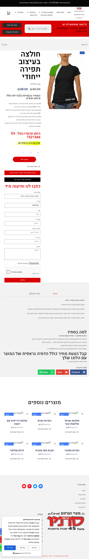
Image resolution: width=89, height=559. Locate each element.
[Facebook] (41, 486)
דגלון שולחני (17, 450)
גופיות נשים (44, 420)
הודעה (38, 246)
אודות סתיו (60, 12)
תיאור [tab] (54, 293)
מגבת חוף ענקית (44, 450)
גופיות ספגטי (72, 450)
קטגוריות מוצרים (47, 12)
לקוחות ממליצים (46, 15)
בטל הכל (22, 547)
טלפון (38, 219)
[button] (84, 52)
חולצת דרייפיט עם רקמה (17, 422)
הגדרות (34, 547)
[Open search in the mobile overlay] (38, 28)
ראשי (69, 12)
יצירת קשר (33, 15)
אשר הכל (10, 547)
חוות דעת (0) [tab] (34, 293)
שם (39, 210)
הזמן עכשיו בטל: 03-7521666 (25, 135)
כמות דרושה (36, 228)
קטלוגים (32, 12)
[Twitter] (35, 486)
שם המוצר (37, 192)
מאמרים (20, 12)
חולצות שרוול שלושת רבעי (72, 422)
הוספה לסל (24, 159)
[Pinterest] (29, 486)
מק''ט (38, 201)
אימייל (38, 237)
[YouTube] (24, 486)
